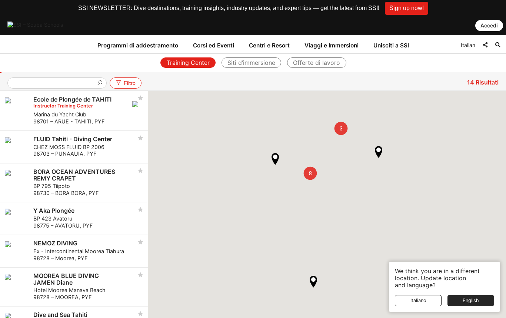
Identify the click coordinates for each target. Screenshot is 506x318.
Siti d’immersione (251, 62)
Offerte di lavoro (316, 62)
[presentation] (54, 83)
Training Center (188, 62)
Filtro (130, 83)
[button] (406, 8)
